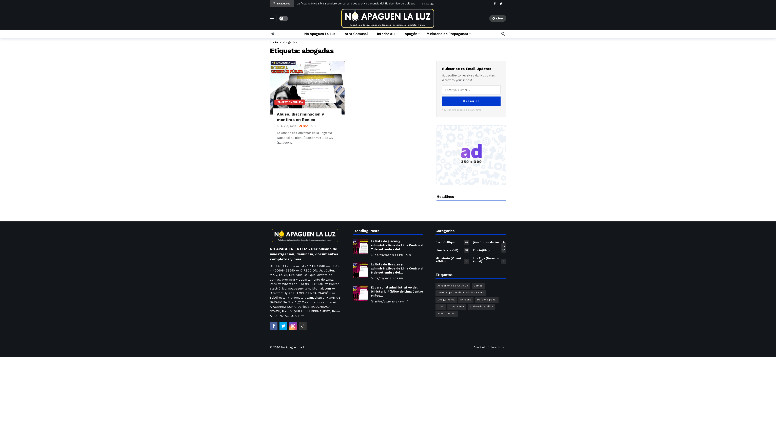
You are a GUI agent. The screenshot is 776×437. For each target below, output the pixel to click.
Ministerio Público (481, 306)
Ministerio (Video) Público (451, 260)
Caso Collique (451, 242)
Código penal (446, 299)
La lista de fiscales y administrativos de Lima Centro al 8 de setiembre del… (397, 268)
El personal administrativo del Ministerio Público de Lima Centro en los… (397, 291)
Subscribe (471, 101)
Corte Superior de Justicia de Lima (461, 292)
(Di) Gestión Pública (289, 102)
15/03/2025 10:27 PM (389, 301)
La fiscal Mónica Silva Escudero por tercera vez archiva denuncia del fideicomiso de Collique (356, 3)
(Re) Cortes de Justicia (489, 243)
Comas (478, 285)
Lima (441, 306)
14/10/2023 (288, 126)
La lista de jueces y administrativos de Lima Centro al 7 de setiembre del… (397, 245)
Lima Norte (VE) (451, 250)
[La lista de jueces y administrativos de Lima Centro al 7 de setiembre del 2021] (360, 246)
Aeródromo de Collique (453, 285)
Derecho (465, 299)
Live (499, 18)
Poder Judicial (447, 313)
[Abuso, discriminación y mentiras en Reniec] (307, 88)
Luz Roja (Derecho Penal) (489, 260)
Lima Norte (456, 306)
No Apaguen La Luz (294, 347)
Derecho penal (487, 299)
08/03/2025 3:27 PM (389, 255)
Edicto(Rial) (489, 250)
